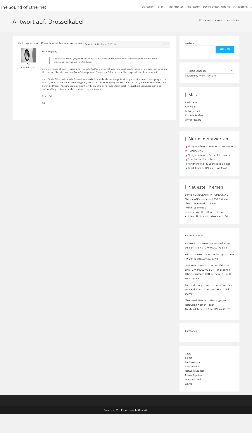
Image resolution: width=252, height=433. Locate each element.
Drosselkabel (232, 20)
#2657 (165, 44)
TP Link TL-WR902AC (216, 168)
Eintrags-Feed (192, 111)
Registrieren (191, 102)
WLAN (188, 383)
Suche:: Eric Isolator (219, 155)
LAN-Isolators (192, 362)
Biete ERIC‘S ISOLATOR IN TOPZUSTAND (206, 194)
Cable (188, 353)
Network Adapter (194, 370)
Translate (211, 75)
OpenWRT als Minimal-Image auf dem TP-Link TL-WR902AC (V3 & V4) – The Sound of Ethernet (208, 270)
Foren (28, 42)
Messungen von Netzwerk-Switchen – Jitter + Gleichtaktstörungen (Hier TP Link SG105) (209, 289)
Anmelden (190, 106)
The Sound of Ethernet (23, 7)
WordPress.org (193, 119)
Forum (36, 42)
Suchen (189, 43)
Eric (187, 254)
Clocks (188, 357)
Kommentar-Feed (194, 115)
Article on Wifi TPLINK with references (205, 212)
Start (20, 42)
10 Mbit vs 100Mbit (195, 207)
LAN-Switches (192, 366)
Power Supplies (193, 375)
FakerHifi (190, 243)
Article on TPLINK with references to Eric (207, 216)
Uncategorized (193, 379)
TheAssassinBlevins (195, 300)
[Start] (200, 20)
